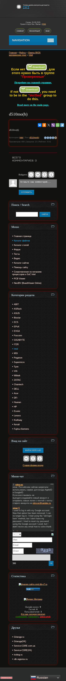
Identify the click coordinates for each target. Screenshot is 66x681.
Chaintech (18, 384)
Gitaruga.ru (19, 637)
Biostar (17, 318)
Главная (20, 31)
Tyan (16, 366)
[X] (49, 125)
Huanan (17, 402)
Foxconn (18, 335)
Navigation (21, 40)
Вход (48, 31)
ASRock (18, 309)
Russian (42, 677)
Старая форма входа (33, 465)
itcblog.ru (18, 655)
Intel (31, 55)
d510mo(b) (34, 137)
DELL (16, 389)
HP (15, 406)
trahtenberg (33, 616)
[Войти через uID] (31, 175)
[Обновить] (52, 534)
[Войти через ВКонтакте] (38, 175)
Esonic (17, 411)
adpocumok (45, 616)
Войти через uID (33, 450)
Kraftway (18, 420)
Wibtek (17, 375)
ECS (16, 322)
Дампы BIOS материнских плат (25, 53)
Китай (17, 424)
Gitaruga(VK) (20, 641)
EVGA (17, 331)
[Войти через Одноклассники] (51, 175)
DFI (15, 398)
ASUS (17, 313)
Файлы (22, 52)
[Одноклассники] (44, 125)
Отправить (26, 192)
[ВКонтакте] (40, 125)
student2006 (21, 616)
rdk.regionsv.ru (21, 659)
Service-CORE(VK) (23, 650)
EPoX (16, 326)
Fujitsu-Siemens (21, 429)
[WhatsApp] (58, 125)
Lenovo (17, 415)
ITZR (16, 344)
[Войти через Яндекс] (44, 175)
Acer (16, 393)
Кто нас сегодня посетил (33, 614)
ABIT (16, 304)
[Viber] (53, 125)
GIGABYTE (19, 340)
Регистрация (34, 31)
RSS (44, 24)
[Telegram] (62, 125)
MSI (16, 353)
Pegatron (18, 358)
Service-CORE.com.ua (24, 646)
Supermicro (19, 362)
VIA (15, 371)
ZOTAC (17, 380)
